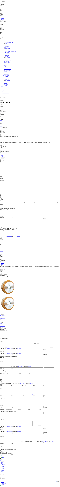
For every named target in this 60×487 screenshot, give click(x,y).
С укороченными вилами (7, 44)
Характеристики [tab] (3, 157)
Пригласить (1, 264)
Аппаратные (5, 68)
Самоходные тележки (6, 47)
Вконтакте (2, 463)
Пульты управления (6, 84)
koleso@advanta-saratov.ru (2, 318)
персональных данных (9, 215)
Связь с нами (1, 24)
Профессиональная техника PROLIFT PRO (8, 42)
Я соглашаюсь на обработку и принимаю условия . (10, 236)
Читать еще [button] (1, 143)
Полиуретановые (5, 71)
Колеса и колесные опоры (5, 67)
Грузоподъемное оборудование (5, 75)
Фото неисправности (2, 347)
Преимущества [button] (5, 268)
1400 (1, 109)
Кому (0, 209)
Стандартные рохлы (7, 43)
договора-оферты (19, 215)
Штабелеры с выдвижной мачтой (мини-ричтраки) (10, 51)
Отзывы (2, 156)
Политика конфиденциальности (5, 93)
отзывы (1, 120)
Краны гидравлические (6, 82)
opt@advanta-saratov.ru (2, 326)
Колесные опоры (3, 484)
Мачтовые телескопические (8, 63)
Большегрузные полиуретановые (7, 69)
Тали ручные (6, 76)
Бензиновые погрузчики (7, 53)
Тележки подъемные (7, 46)
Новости (3, 89)
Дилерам (3, 90)
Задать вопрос (1, 332)
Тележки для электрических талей (8, 78)
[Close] (0, 458)
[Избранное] (2, 470)
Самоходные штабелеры (7, 49)
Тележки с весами (7, 45)
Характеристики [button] (2, 268)
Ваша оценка (1, 230)
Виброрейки (5, 66)
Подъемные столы (6, 56)
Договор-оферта (4, 92)
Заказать (1, 126)
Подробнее (1, 205)
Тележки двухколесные (7, 59)
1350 (0, 109)
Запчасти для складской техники (7, 60)
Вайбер (2, 462)
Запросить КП (1, 251)
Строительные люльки (6, 61)
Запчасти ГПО (5, 85)
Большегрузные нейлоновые (7, 70)
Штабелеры (2, 482)
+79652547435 (2, 466)
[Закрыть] (0, 450)
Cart (3, 471)
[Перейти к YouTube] (2, 457)
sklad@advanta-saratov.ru (2, 315)
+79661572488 (2, 468)
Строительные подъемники (7, 62)
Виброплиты (5, 65)
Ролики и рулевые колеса (6, 72)
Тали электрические (7, 77)
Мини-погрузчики (7, 55)
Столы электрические (7, 57)
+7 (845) (2, 19)
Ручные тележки (5, 58)
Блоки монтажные (6, 81)
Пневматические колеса (6, 73)
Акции (2, 86)
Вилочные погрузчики (6, 52)
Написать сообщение (6, 460)
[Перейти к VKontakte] (2, 455)
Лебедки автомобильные (7, 80)
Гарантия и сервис (3, 87)
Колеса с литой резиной (6, 74)
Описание (2, 155)
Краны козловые (5, 83)
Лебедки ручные (7, 79)
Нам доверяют (4, 91)
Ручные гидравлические (7, 48)
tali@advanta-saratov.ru (2, 323)
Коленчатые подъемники (7, 64)
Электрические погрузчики (8, 54)
